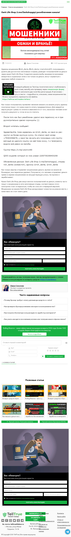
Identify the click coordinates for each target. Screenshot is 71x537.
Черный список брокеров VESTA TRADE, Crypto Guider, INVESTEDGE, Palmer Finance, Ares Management (54, 422)
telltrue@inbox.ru (17, 524)
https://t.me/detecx (48, 280)
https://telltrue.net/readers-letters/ (16, 99)
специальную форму (56, 89)
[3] (53, 350)
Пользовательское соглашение (63, 526)
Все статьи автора (16, 290)
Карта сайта (61, 516)
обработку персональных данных (25, 264)
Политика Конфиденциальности (45, 520)
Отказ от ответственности (63, 521)
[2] (50, 350)
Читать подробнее (34, 334)
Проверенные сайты (44, 514)
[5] (58, 350)
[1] (47, 350)
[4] (55, 350)
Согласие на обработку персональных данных (44, 527)
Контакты (60, 513)
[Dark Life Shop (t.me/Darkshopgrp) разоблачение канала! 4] (34, 141)
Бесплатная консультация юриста (14, 1)
